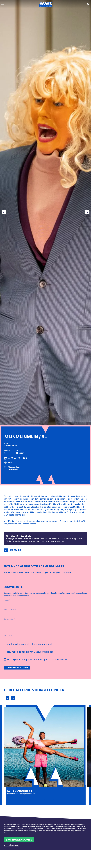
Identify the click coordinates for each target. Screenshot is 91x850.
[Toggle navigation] (2, 4)
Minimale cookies (11, 845)
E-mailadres (10, 609)
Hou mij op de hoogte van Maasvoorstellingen (30, 652)
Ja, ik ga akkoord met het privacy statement (29, 644)
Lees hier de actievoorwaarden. (50, 541)
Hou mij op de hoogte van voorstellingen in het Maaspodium (37, 659)
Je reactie (9, 619)
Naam (7, 600)
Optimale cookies (20, 839)
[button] (6, 550)
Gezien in (8, 635)
